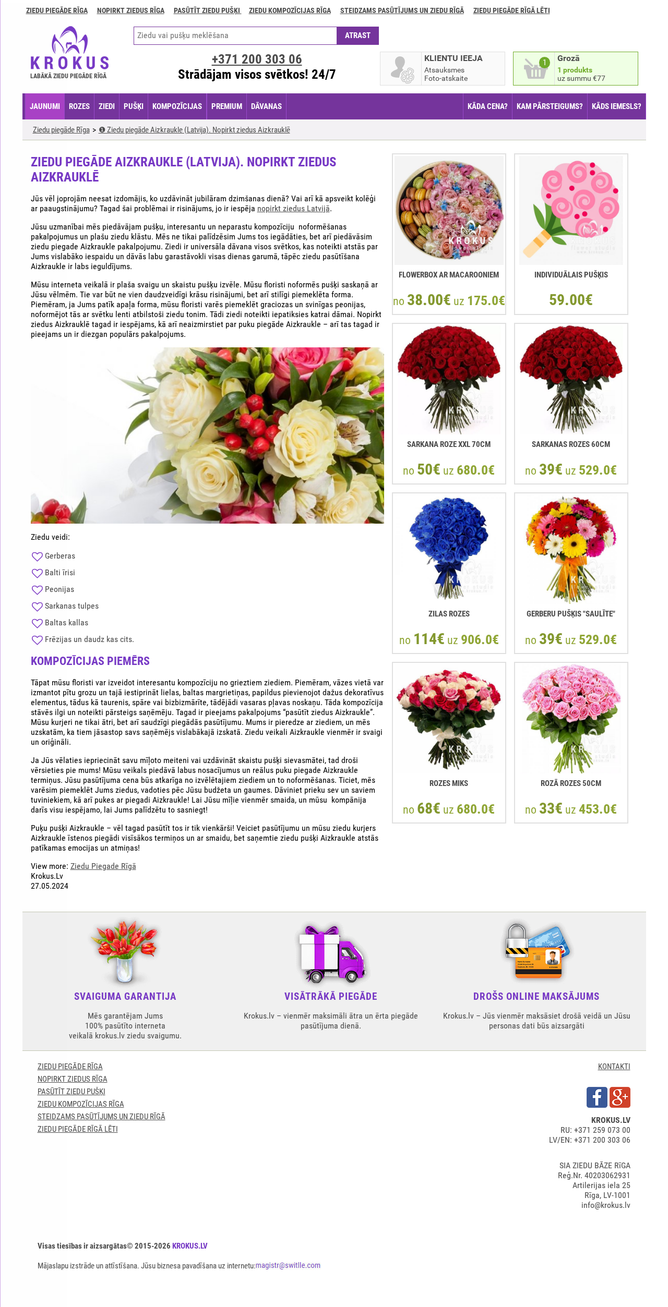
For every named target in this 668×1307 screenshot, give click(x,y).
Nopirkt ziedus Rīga (130, 10)
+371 (257, 59)
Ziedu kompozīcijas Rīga (290, 10)
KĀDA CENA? (488, 106)
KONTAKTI (614, 1066)
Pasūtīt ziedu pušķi (208, 10)
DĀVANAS (266, 106)
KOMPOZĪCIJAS (177, 106)
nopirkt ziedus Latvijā (293, 208)
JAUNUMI (45, 106)
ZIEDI (107, 106)
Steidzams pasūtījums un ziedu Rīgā (402, 10)
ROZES (79, 106)
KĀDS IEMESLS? (616, 106)
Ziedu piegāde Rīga (57, 10)
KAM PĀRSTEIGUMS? (550, 106)
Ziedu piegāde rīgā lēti (511, 10)
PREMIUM (226, 106)
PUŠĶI (134, 106)
